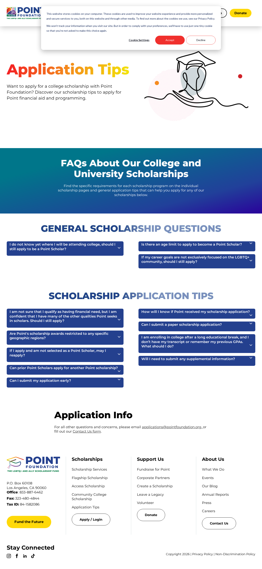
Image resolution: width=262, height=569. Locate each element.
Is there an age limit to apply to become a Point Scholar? (191, 244)
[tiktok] (33, 556)
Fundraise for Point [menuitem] (153, 469)
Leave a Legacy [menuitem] (150, 494)
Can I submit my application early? (40, 381)
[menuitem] (98, 519)
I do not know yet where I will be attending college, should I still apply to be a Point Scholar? (62, 246)
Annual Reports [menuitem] (215, 494)
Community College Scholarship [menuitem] (89, 496)
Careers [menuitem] (208, 511)
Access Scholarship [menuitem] (88, 486)
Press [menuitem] (206, 503)
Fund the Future (29, 522)
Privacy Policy (202, 554)
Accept (170, 40)
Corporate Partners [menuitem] (153, 478)
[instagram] (9, 556)
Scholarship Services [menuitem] (89, 469)
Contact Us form (87, 431)
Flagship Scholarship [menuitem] (90, 478)
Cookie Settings (139, 40)
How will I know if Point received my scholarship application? (195, 312)
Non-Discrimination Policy (235, 554)
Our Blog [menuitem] (210, 486)
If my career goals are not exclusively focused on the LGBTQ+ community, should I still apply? (195, 259)
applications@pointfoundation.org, (172, 427)
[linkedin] (25, 556)
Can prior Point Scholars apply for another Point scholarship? (64, 368)
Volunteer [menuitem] (145, 503)
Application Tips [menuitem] (85, 507)
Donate (240, 13)
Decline (200, 40)
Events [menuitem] (208, 478)
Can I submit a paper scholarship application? (181, 324)
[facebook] (17, 556)
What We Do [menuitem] (213, 469)
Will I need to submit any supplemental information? (188, 359)
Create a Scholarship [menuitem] (155, 486)
